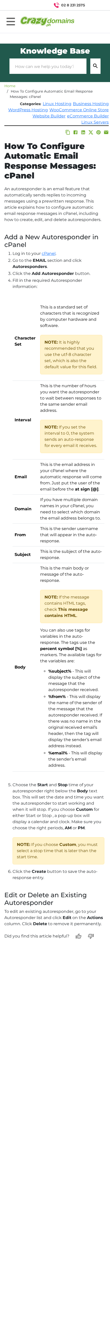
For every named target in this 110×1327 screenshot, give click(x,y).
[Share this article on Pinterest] (98, 132)
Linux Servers (95, 122)
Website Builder (48, 116)
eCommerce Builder (88, 116)
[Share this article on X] (90, 132)
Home (9, 86)
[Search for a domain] (96, 5)
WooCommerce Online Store (79, 109)
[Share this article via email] (106, 132)
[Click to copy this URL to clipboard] (67, 132)
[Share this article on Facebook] (75, 132)
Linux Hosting (57, 103)
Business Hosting (91, 103)
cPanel (49, 253)
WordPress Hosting (28, 109)
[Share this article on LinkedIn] (83, 132)
